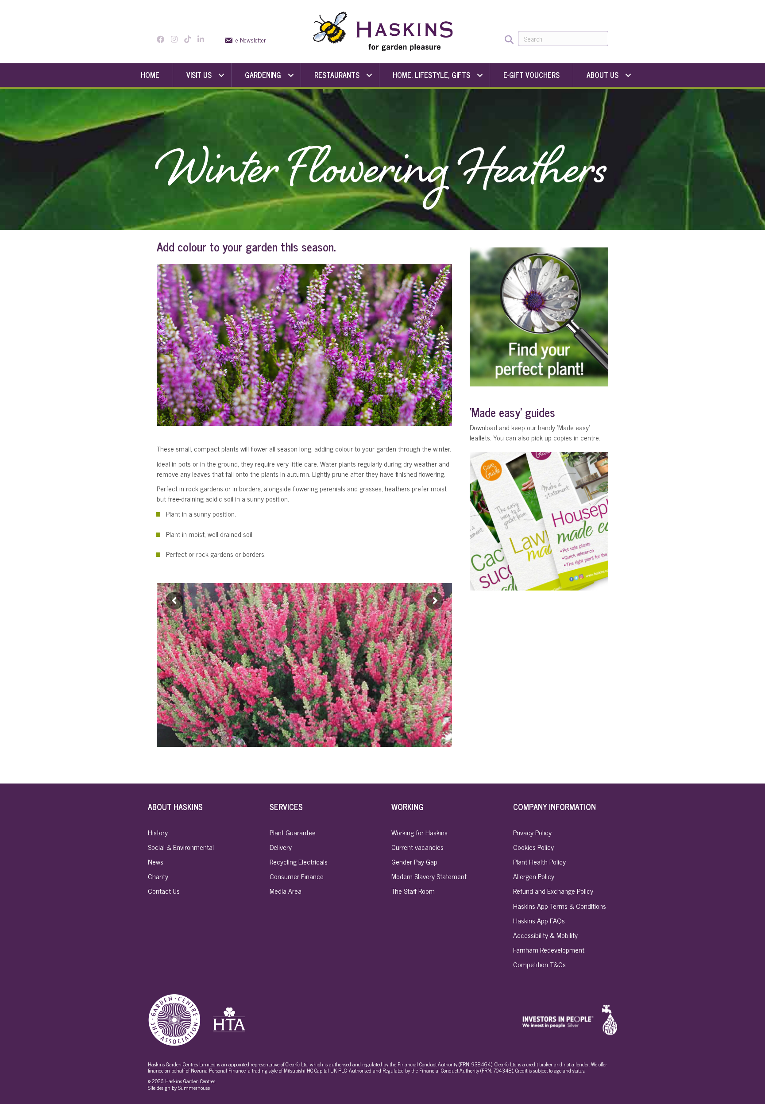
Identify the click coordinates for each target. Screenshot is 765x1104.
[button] (221, 75)
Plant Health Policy (539, 861)
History (158, 832)
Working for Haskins (419, 832)
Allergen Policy (533, 876)
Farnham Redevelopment (548, 949)
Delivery (281, 847)
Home (150, 75)
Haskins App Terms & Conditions (559, 905)
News (155, 861)
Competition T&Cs (539, 964)
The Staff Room (413, 890)
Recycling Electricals (299, 861)
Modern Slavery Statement (429, 876)
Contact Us (164, 890)
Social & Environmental (181, 847)
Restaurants (336, 75)
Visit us (199, 75)
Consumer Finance (297, 876)
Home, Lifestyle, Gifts (431, 75)
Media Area (285, 890)
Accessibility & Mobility (545, 935)
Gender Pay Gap (414, 861)
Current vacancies (417, 847)
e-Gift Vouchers (531, 75)
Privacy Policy (532, 832)
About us (602, 75)
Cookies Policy (533, 847)
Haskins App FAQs (539, 920)
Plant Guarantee (293, 832)
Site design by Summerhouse (179, 1087)
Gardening (263, 75)
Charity (158, 876)
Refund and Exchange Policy (553, 890)
